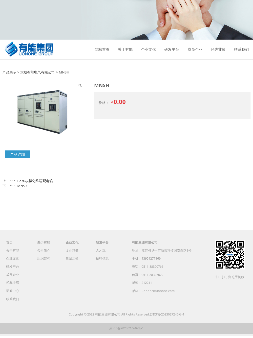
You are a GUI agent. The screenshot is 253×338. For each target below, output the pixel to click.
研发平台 (171, 49)
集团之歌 (72, 258)
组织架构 (43, 258)
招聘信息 (102, 258)
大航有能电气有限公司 (37, 72)
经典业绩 (218, 49)
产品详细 (17, 154)
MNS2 (22, 186)
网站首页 (102, 49)
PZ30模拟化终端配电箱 (35, 180)
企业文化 (148, 49)
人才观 (100, 250)
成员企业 (195, 49)
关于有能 (125, 49)
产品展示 (9, 72)
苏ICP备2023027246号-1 (167, 314)
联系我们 (241, 49)
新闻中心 (12, 291)
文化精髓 (72, 250)
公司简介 (43, 250)
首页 (9, 242)
